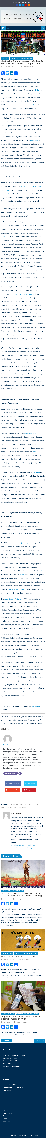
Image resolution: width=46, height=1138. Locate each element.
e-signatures (33, 140)
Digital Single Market (27, 543)
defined (38, 90)
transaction (5, 237)
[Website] (20, 773)
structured (5, 194)
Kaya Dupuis (19, 899)
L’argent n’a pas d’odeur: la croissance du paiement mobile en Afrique (21, 1017)
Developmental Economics (18, 804)
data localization (30, 433)
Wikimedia (36, 706)
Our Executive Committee (13, 1088)
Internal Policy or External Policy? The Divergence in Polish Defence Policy (8, 1040)
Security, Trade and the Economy (21, 59)
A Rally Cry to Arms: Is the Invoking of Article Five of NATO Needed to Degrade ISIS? (40, 1041)
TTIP (40, 571)
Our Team (7, 1090)
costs (34, 452)
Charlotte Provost (7, 953)
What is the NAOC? (10, 1085)
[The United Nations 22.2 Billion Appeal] (23, 940)
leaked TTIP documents (17, 589)
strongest (36, 472)
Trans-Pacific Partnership (13, 599)
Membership (7, 1113)
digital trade (32, 804)
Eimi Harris (5, 59)
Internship (6, 1121)
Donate (6, 1116)
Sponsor (6, 1119)
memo (22, 575)
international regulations (18, 807)
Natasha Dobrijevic (8, 1014)
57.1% (34, 105)
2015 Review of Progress (24, 294)
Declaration (5, 205)
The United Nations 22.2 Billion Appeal (19, 956)
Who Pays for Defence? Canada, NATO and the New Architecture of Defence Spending (21, 894)
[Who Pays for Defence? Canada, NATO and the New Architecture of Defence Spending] (23, 874)
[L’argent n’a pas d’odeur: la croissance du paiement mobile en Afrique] (23, 996)
